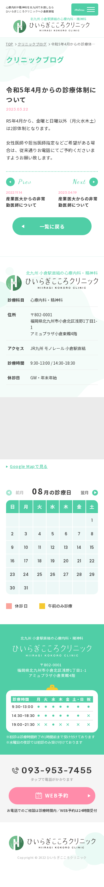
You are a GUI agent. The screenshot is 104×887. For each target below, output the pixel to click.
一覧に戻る (52, 226)
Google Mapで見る (29, 466)
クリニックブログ (32, 44)
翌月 (85, 492)
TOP (9, 44)
